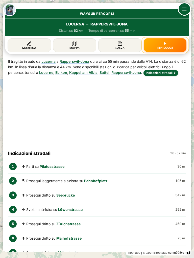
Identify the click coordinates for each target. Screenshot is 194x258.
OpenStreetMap (156, 252)
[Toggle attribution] (188, 252)
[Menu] (184, 9)
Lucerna (48, 61)
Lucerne (46, 72)
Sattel (104, 72)
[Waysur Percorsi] (9, 9)
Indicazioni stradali (161, 73)
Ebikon (61, 72)
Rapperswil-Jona (74, 61)
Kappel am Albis (83, 72)
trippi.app (134, 252)
